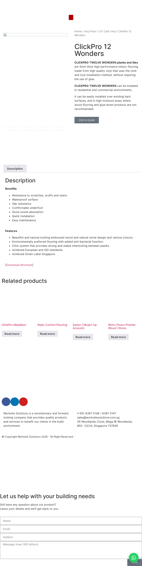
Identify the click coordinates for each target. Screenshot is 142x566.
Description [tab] (15, 168)
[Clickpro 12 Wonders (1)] (35, 79)
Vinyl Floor (90, 31)
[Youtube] (23, 401)
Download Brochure (19, 265)
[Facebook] (6, 401)
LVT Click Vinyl (107, 31)
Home (78, 31)
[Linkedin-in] (14, 401)
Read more (12, 333)
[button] (71, 17)
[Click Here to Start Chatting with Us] (134, 558)
